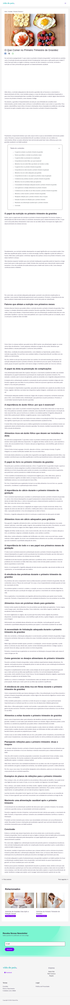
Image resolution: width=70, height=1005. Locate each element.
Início (6, 11)
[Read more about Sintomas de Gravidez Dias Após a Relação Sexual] (19, 900)
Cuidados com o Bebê (9, 990)
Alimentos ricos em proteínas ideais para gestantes (28, 181)
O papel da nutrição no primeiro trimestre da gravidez (29, 152)
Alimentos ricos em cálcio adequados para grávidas (28, 173)
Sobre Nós (51, 971)
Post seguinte (63, 879)
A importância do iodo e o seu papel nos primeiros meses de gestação (33, 175)
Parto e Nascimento (9, 988)
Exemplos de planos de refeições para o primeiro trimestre (30, 199)
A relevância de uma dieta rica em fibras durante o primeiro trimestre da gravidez (36, 190)
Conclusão (17, 205)
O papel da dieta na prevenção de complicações (27, 158)
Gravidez (10, 11)
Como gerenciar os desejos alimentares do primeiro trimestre (31, 187)
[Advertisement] (35, 79)
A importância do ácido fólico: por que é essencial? (28, 161)
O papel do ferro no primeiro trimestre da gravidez (28, 167)
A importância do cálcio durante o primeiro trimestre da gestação (32, 170)
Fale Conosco (51, 973)
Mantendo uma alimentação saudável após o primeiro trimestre (31, 202)
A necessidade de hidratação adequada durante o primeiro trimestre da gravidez (36, 184)
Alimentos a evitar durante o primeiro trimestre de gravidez (30, 193)
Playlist (51, 976)
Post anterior (6, 879)
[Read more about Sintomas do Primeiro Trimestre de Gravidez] (50, 900)
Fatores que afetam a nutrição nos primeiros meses (28, 155)
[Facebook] (5, 53)
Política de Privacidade (42, 986)
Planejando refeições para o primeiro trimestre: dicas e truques (31, 196)
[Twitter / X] (9, 53)
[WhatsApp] (13, 53)
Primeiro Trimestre (18, 11)
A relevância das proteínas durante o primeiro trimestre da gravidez (32, 178)
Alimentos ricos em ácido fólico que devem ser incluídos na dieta (32, 164)
